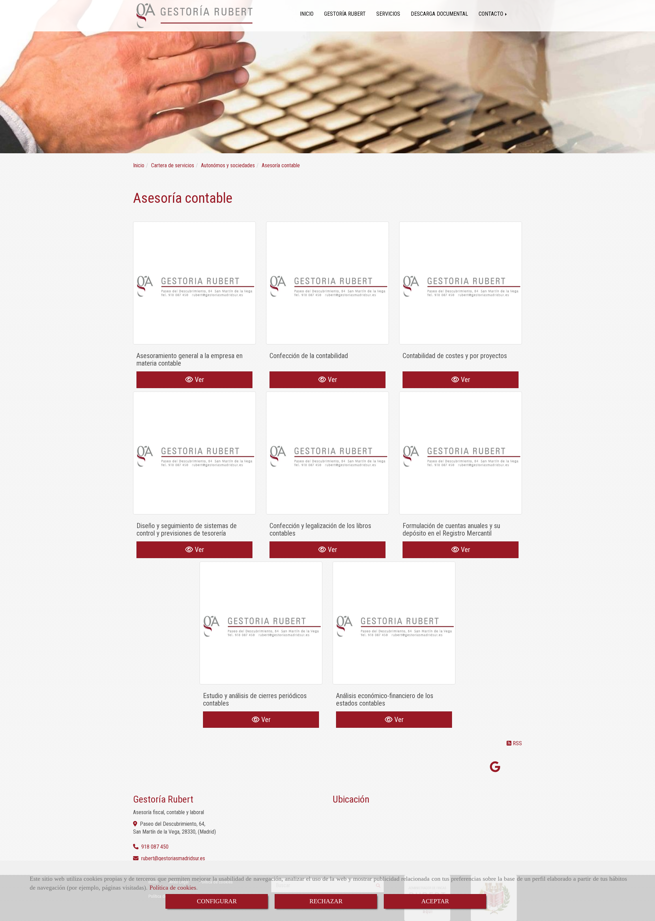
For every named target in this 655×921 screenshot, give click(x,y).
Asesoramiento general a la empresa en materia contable (189, 359)
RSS (516, 743)
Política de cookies (172, 887)
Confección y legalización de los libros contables (320, 529)
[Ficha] (194, 283)
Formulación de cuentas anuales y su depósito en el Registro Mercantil (451, 529)
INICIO (307, 14)
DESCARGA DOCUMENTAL (439, 14)
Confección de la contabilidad (309, 356)
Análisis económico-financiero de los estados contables (384, 699)
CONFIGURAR (217, 901)
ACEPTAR (435, 901)
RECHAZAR (326, 901)
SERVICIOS (388, 14)
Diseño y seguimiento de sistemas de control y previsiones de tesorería (186, 529)
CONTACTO (492, 14)
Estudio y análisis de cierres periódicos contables (255, 699)
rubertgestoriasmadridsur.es (173, 858)
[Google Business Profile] (495, 769)
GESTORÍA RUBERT (345, 14)
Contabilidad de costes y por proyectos (455, 356)
